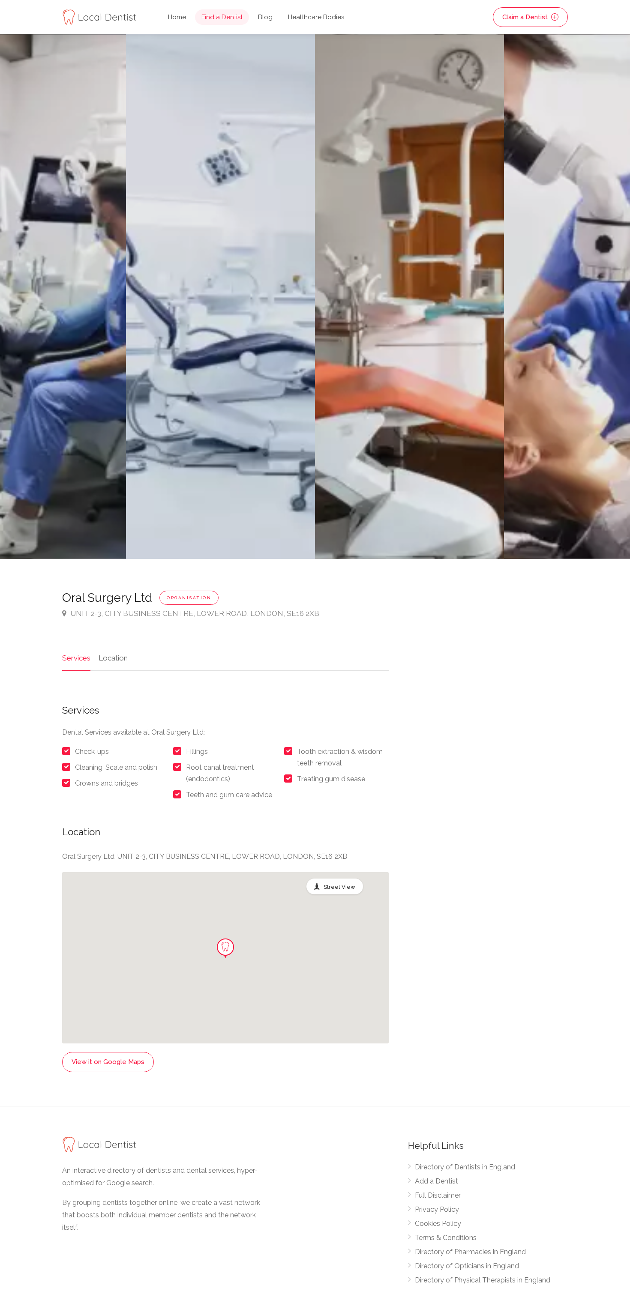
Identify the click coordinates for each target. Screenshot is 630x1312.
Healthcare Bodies (316, 17)
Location (113, 658)
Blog (265, 17)
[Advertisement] (488, 651)
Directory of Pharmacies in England (470, 1252)
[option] (409, 296)
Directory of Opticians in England (467, 1266)
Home (177, 17)
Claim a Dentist (525, 17)
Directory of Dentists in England (465, 1167)
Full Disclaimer (438, 1195)
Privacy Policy (437, 1209)
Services (76, 658)
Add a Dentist (436, 1181)
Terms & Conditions (446, 1238)
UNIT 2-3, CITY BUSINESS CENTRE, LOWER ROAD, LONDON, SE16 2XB (194, 613)
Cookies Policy (438, 1223)
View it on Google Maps (108, 1062)
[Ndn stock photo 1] (220, 296)
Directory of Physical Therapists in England (482, 1280)
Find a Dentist (222, 17)
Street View (339, 887)
